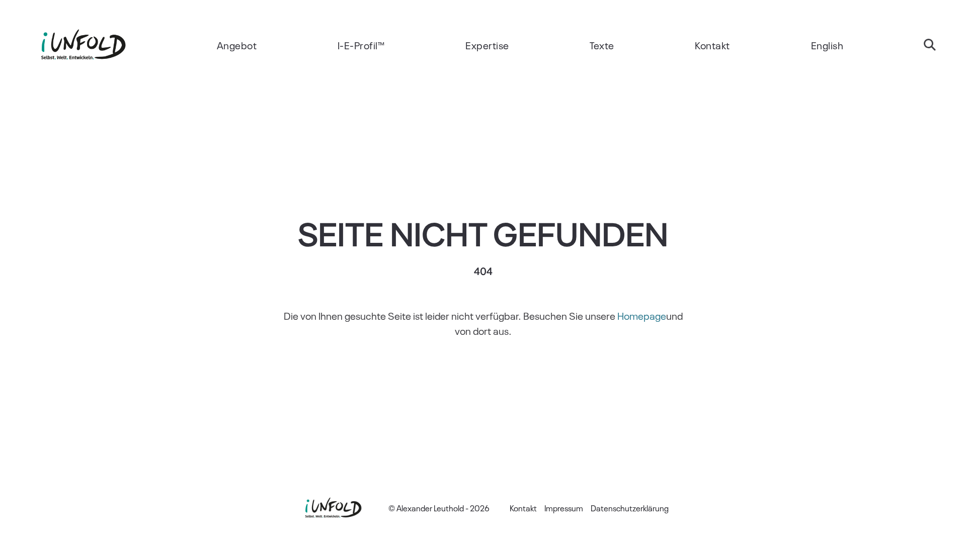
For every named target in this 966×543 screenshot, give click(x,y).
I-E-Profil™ (361, 45)
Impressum (563, 507)
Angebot (237, 45)
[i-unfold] (83, 44)
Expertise (487, 45)
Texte (602, 45)
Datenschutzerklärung (630, 507)
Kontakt (712, 45)
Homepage (641, 315)
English (827, 45)
